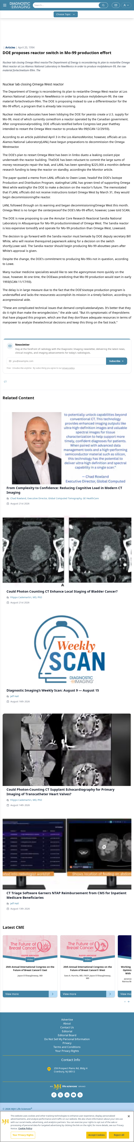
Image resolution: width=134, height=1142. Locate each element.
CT (5, 381)
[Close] (128, 1116)
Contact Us (67, 1027)
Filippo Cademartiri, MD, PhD (26, 597)
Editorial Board (67, 1035)
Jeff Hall (14, 696)
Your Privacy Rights (67, 1051)
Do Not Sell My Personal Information (67, 1039)
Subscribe (114, 361)
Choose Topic (63, 14)
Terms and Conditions (67, 1047)
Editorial (67, 1031)
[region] (67, 1126)
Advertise (67, 1019)
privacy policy (68, 368)
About (67, 1023)
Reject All (119, 1135)
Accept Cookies (96, 1135)
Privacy (67, 1043)
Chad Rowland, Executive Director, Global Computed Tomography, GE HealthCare (54, 498)
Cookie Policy (25, 1128)
